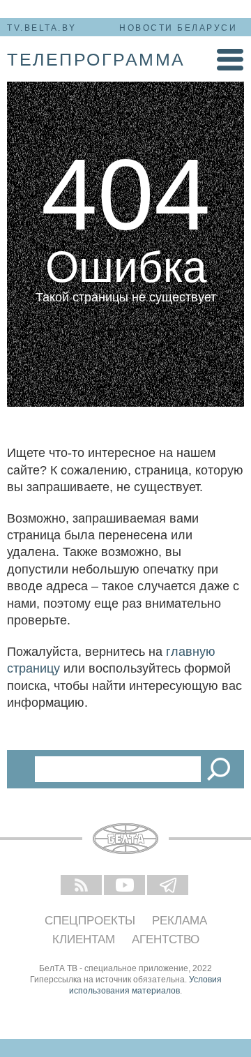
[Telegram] (168, 886)
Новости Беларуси (178, 28)
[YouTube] (125, 886)
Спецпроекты (90, 920)
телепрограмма (96, 59)
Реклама (179, 920)
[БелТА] (125, 838)
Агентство (165, 939)
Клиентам (83, 939)
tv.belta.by (42, 28)
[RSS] (82, 886)
